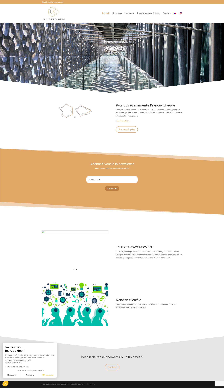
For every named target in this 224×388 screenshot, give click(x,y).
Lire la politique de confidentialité (17, 366)
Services (129, 13)
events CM (61, 384)
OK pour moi (48, 375)
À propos (117, 13)
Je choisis (30, 375)
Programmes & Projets (148, 13)
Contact (167, 13)
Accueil (105, 13)
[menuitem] (175, 17)
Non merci (11, 375)
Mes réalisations (122, 121)
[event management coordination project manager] (75, 232)
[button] (5, 383)
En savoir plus (127, 129)
